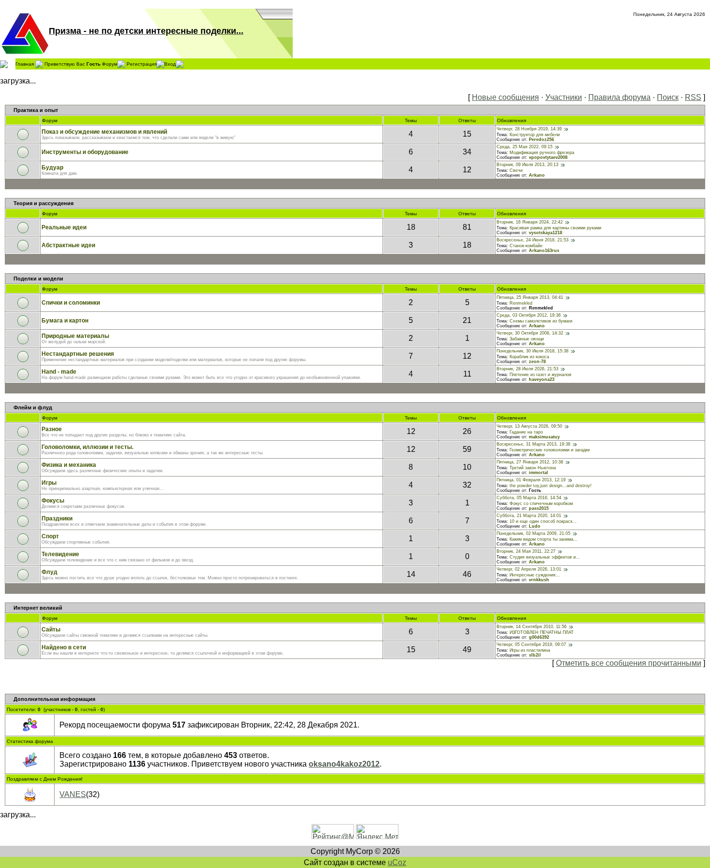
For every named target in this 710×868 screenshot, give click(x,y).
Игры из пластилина (530, 650)
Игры (49, 482)
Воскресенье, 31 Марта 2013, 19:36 (533, 444)
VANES (72, 794)
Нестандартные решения (78, 353)
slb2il (535, 655)
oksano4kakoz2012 (344, 764)
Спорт (50, 536)
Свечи (516, 170)
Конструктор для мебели (535, 134)
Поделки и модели (38, 278)
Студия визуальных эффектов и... (545, 557)
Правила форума (619, 97)
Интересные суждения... (535, 575)
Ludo (534, 526)
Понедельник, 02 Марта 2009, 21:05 (533, 533)
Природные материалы (75, 336)
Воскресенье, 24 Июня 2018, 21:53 (532, 240)
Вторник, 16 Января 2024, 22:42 (530, 222)
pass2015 (539, 508)
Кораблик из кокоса (529, 356)
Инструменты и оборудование (85, 152)
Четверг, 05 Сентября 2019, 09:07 (531, 644)
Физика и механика (69, 465)
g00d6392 (539, 637)
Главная (24, 63)
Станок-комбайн (526, 245)
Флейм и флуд (33, 407)
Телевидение (60, 554)
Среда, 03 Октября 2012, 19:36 (529, 315)
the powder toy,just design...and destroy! (551, 485)
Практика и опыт (36, 110)
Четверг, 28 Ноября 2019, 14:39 (529, 128)
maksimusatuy (544, 436)
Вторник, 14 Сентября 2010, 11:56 (532, 626)
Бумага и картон (65, 320)
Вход (170, 63)
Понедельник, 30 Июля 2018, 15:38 (532, 351)
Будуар (52, 167)
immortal (538, 472)
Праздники (57, 518)
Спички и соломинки (71, 302)
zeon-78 (537, 361)
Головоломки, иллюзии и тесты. (87, 447)
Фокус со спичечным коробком (541, 503)
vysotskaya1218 (545, 232)
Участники (563, 97)
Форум (109, 63)
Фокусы (53, 500)
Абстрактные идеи (68, 245)
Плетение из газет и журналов (540, 374)
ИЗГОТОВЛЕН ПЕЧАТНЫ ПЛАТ (542, 632)
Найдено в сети (64, 647)
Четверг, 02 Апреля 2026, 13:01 (529, 569)
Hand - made (59, 371)
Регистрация (141, 63)
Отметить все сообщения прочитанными (628, 663)
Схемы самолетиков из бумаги (541, 321)
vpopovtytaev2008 (548, 157)
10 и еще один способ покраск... (543, 521)
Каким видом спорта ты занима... (544, 539)
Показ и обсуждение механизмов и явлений (104, 131)
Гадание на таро (526, 432)
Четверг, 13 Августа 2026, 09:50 (529, 426)
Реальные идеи (64, 227)
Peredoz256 (541, 139)
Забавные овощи (527, 338)
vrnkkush (539, 579)
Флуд (49, 572)
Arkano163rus (544, 250)
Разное (52, 429)
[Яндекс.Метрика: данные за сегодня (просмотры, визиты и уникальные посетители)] (377, 831)
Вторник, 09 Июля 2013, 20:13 (527, 164)
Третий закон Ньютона (533, 467)
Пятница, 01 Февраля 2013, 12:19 (531, 479)
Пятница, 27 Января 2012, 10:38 (530, 462)
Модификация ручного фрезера (542, 152)
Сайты (51, 629)
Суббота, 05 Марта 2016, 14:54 (529, 497)
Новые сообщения (505, 97)
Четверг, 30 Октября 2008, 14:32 (530, 333)
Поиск (668, 97)
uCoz (397, 862)
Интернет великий (38, 608)
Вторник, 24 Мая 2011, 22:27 (526, 551)
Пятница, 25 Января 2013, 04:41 (530, 297)
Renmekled (521, 303)
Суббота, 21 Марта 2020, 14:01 (529, 515)
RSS (693, 97)
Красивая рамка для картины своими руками (555, 227)
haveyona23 (541, 379)
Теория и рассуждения (43, 203)
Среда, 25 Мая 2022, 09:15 (525, 146)
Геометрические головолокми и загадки (550, 450)
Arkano (537, 175)
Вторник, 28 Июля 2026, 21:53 (527, 368)
